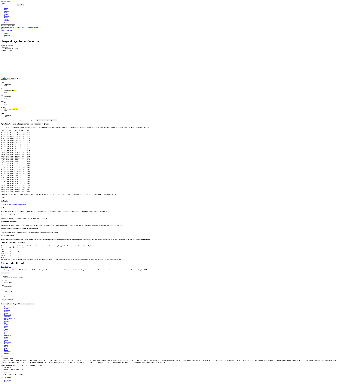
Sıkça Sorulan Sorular (7, 204)
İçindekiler (5, 47)
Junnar (6, 332)
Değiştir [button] (56, 232)
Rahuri (6, 346)
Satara (6, 329)
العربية (7, 27)
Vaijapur (6, 319)
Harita (2, 267)
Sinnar (6, 338)
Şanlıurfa (6, 11)
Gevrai (6, 331)
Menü (2, 29)
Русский (36, 27)
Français (12, 27)
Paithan (6, 345)
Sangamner (7, 353)
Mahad (6, 350)
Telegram (25, 304)
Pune (5, 334)
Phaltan (6, 313)
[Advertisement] (169, 64)
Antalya (6, 20)
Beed (5, 327)
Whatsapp (31, 304)
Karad (6, 337)
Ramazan (11, 30)
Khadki (6, 326)
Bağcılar (6, 22)
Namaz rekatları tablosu (19, 204)
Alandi (6, 340)
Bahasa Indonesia (19, 27)
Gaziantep (7, 16)
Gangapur (7, 310)
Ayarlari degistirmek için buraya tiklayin (46, 120)
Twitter (10, 304)
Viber (19, 304)
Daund (6, 308)
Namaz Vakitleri (5, 1)
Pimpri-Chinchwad (9, 318)
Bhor (5, 348)
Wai (5, 323)
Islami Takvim (5, 30)
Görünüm (3, 25)
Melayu (27, 27)
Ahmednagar (7, 316)
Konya (6, 17)
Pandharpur (7, 335)
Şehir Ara (20, 4)
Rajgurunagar (8, 307)
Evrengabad (7, 342)
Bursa (6, 12)
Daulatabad (7, 315)
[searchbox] (9, 5)
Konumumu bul (5, 273)
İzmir (5, 9)
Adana (6, 14)
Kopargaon (7, 321)
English (3, 27)
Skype (15, 304)
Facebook (3, 304)
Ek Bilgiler (8, 267)
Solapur (6, 324)
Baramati (6, 343)
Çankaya (6, 19)
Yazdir (3, 197)
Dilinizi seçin (11, 25)
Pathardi (6, 311)
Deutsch (31, 27)
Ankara (6, 8)
